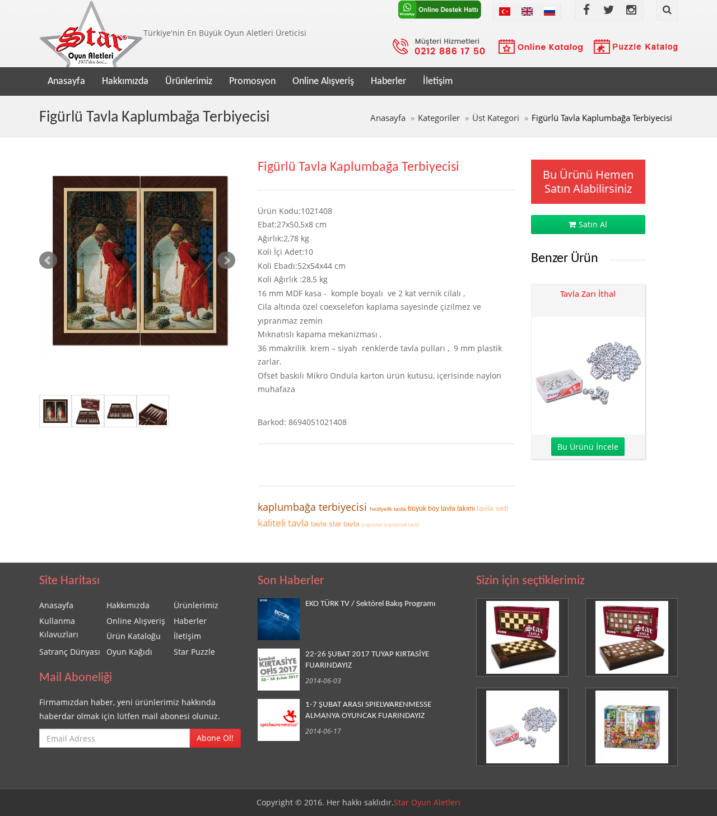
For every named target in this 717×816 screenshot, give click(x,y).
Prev (48, 260)
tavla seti (492, 507)
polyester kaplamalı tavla (390, 524)
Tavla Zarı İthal (588, 293)
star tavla (345, 524)
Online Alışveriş (323, 81)
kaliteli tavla (284, 522)
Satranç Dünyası (69, 651)
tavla (320, 524)
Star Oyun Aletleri (427, 802)
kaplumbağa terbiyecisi (314, 507)
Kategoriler (439, 118)
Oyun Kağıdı (129, 651)
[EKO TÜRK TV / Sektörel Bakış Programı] (281, 619)
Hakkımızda (125, 81)
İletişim (438, 81)
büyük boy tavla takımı (442, 508)
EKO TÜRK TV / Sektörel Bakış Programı (370, 603)
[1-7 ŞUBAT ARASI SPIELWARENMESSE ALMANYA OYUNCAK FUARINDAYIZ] (281, 720)
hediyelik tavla (389, 509)
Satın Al (593, 224)
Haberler (388, 81)
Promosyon (252, 81)
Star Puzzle (194, 651)
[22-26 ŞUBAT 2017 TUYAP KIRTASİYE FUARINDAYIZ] (281, 670)
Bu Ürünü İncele (587, 446)
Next (226, 260)
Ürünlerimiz (188, 81)
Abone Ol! (215, 738)
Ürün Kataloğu (133, 636)
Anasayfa (66, 81)
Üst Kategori (495, 118)
